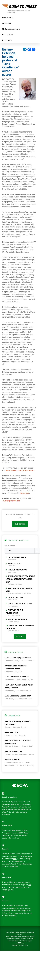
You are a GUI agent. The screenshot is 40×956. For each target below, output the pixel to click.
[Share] (33, 49)
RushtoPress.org (20, 932)
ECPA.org (21, 943)
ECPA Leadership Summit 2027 (18, 695)
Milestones (6, 23)
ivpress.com (24, 493)
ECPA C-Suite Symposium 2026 (18, 657)
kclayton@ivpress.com (11, 500)
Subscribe (20, 524)
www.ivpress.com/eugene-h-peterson (20, 470)
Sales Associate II (12, 732)
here (15, 859)
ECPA (26, 945)
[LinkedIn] (25, 49)
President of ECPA (12, 759)
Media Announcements (11, 29)
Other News (7, 40)
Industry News (7, 17)
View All (20, 636)
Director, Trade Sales (13, 751)
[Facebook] (29, 49)
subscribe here (12, 866)
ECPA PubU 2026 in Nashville (17, 676)
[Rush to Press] (19, 7)
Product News (7, 34)
